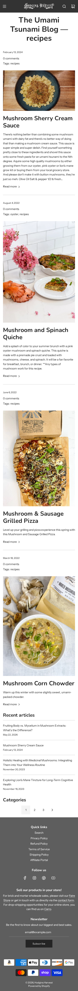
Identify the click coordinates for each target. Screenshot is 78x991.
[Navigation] (4, 6)
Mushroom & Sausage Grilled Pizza (33, 517)
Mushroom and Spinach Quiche (35, 333)
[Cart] (73, 6)
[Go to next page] (52, 810)
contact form (66, 900)
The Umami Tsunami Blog (35, 24)
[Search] (64, 6)
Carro (47, 909)
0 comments (11, 58)
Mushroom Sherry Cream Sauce (38, 122)
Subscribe (39, 943)
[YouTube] (53, 878)
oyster (14, 214)
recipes (15, 63)
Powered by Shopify (39, 985)
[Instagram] (34, 878)
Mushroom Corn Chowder (38, 683)
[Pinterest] (43, 878)
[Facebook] (25, 878)
